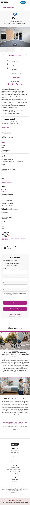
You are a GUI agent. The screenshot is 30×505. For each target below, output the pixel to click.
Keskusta (14, 73)
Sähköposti (6, 283)
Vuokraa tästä (5, 180)
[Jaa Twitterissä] (17, 84)
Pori (20, 73)
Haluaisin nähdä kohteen (11, 265)
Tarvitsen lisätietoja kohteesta (12, 263)
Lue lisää (26, 502)
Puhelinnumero (7, 276)
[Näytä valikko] (28, 2)
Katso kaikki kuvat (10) (15, 55)
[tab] (7, 49)
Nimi (4, 268)
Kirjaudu (23, 2)
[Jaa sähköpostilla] (21, 84)
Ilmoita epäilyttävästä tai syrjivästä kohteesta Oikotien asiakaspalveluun (15, 422)
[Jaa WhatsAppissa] (13, 84)
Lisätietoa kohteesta (6, 182)
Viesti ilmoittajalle (7, 290)
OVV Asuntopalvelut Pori (15, 314)
